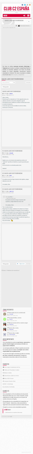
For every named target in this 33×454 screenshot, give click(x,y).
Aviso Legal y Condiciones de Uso (12, 367)
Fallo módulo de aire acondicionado (17, 312)
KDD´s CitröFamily (8, 384)
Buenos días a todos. (14, 328)
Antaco (11, 93)
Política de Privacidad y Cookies (11, 370)
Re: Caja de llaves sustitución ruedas (12, 151)
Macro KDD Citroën (9, 378)
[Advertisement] (16, 47)
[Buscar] (14, 82)
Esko (11, 175)
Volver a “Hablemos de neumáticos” (11, 270)
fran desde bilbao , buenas (15, 317)
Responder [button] (6, 86)
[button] (24, 15)
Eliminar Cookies (8, 373)
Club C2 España (16, 9)
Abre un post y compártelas (17, 74)
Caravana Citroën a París (9, 381)
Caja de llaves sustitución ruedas (13, 79)
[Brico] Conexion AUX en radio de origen (18, 323)
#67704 (5, 191)
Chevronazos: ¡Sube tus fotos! (11, 375)
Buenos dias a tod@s (14, 333)
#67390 (5, 153)
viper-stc (12, 191)
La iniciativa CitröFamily (8, 387)
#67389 (5, 93)
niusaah (11, 153)
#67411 (5, 175)
